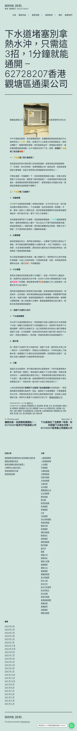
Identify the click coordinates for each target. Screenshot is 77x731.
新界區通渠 (45, 503)
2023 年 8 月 (10, 626)
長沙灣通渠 (45, 577)
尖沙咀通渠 (45, 493)
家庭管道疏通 (10, 474)
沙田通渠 (44, 516)
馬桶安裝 (44, 603)
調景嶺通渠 (45, 542)
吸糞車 (19, 411)
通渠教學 (49, 15)
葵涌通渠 (44, 529)
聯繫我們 (68, 15)
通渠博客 (35, 15)
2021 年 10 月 (10, 681)
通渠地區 (22, 15)
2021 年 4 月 (9, 701)
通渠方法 (44, 568)
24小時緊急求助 (49, 408)
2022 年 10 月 (10, 649)
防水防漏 (44, 594)
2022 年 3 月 (10, 668)
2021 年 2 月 (9, 704)
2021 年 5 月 (9, 697)
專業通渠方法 (31, 406)
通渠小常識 (45, 561)
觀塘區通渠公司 (55, 397)
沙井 (50, 406)
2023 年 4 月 (10, 633)
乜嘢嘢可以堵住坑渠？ (13, 468)
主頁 (14, 15)
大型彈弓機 (37, 411)
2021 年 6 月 (9, 694)
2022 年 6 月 (10, 659)
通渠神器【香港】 (14, 5)
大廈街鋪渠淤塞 (47, 411)
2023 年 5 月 (10, 629)
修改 (11, 411)
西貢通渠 (44, 539)
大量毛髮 (23, 406)
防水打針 (44, 584)
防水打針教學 (46, 587)
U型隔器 (58, 408)
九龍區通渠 (45, 471)
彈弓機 (46, 406)
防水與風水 (45, 590)
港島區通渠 (45, 523)
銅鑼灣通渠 (45, 574)
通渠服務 (22, 408)
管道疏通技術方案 (11, 471)
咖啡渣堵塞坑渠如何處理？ (15, 464)
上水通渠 (44, 464)
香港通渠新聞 (46, 600)
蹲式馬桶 (44, 545)
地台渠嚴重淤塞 (28, 411)
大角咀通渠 (45, 481)
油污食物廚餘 (57, 406)
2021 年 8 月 (9, 688)
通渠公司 (44, 555)
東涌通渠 (44, 510)
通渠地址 (44, 558)
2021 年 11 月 (10, 678)
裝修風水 (44, 536)
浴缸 (33, 413)
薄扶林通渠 (45, 532)
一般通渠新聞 (46, 461)
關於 (60, 15)
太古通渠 (44, 487)
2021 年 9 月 (9, 684)
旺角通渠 (44, 506)
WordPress (25, 722)
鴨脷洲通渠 (45, 613)
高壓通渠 (35, 408)
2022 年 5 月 (10, 662)
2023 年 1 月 (9, 642)
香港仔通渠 (45, 597)
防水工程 (29, 408)
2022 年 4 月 (10, 665)
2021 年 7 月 (9, 691)
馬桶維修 (44, 607)
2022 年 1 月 (9, 671)
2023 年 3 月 (10, 636)
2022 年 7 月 (10, 655)
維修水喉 (39, 413)
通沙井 (43, 548)
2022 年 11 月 (10, 646)
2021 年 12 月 (10, 675)
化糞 (15, 411)
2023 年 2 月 (10, 639)
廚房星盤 (40, 406)
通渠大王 (30, 403)
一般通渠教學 (46, 458)
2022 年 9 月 (10, 652)
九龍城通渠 (45, 474)
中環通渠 (44, 468)
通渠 (42, 552)
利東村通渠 (45, 477)
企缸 (63, 408)
